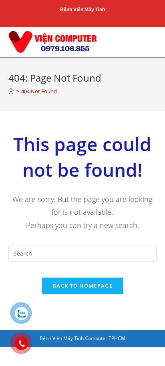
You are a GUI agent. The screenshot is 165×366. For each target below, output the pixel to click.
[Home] (11, 91)
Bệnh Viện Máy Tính (82, 9)
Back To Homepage (82, 285)
